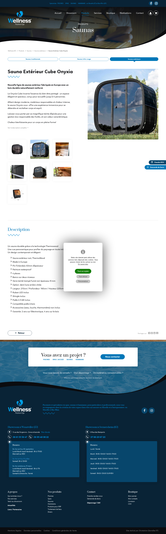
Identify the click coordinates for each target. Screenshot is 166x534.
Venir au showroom (15, 501)
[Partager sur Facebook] (149, 333)
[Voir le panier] (155, 13)
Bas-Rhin (55, 410)
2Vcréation (143, 531)
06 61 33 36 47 (19, 437)
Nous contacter (112, 356)
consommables (114, 372)
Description (19, 230)
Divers (50, 512)
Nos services (12, 499)
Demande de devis (93, 499)
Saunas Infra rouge (84, 59)
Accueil (58, 13)
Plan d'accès (45, 432)
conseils (66, 372)
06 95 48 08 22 (41, 437)
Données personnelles (32, 531)
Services (98, 13)
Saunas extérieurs (134, 59)
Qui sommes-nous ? (15, 496)
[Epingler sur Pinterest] (152, 333)
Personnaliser (83, 281)
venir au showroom (95, 378)
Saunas (73, 3)
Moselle (46, 410)
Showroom (71, 13)
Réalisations (125, 13)
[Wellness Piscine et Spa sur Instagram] (156, 3)
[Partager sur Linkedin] (154, 333)
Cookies (47, 531)
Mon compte (132, 499)
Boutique (110, 13)
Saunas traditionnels (33, 59)
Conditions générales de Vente (64, 531)
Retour (21, 333)
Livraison (131, 501)
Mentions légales (14, 531)
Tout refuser (83, 277)
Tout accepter (83, 271)
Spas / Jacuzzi (58, 359)
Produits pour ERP (54, 507)
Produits (85, 13)
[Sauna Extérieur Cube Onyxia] (17, 149)
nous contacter (80, 378)
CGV (129, 504)
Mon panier (132, 496)
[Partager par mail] (157, 333)
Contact (140, 13)
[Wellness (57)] (20, 18)
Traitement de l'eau (55, 509)
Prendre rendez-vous (94, 496)
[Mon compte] (150, 13)
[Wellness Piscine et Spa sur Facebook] (151, 3)
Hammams (81, 3)
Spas (67, 3)
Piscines (60, 3)
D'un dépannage (81, 372)
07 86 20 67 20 (98, 437)
